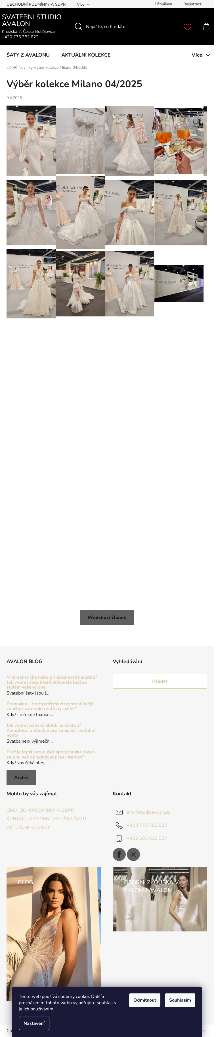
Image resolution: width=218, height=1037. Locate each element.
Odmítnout (144, 1000)
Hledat (159, 681)
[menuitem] (28, 55)
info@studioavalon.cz (148, 812)
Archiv (21, 777)
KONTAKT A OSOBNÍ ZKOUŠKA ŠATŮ (46, 819)
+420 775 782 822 (147, 825)
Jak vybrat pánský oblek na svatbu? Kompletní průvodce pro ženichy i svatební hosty (51, 730)
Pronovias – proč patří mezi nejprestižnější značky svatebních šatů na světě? (51, 707)
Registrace (192, 4)
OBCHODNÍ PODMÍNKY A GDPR (36, 4)
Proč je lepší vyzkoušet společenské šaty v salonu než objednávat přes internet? (51, 755)
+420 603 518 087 (147, 838)
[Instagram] (133, 854)
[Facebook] (119, 854)
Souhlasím (180, 1000)
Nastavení (34, 1023)
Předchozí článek (107, 617)
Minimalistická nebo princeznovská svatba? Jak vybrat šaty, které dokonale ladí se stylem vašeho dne (52, 682)
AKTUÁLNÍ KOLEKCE (28, 827)
